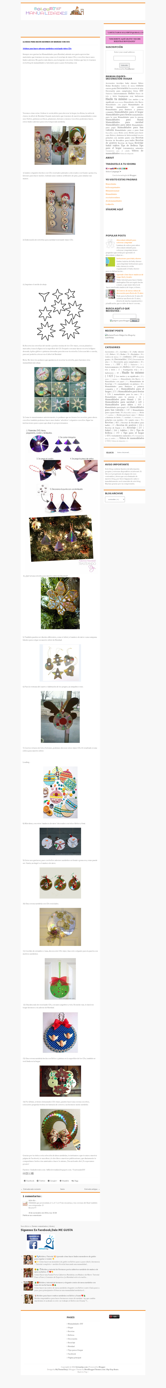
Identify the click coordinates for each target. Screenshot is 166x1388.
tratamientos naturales (133, 148)
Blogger (133, 175)
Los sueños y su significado (128, 376)
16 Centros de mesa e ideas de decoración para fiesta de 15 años (129, 291)
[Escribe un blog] (26, 1173)
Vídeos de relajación (126, 154)
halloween (139, 96)
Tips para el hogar (133, 432)
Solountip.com (82, 1367)
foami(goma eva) (126, 96)
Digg (76, 1180)
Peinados (140, 135)
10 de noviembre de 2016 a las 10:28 (43, 1213)
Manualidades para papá (115, 407)
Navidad (71, 1346)
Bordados (116, 85)
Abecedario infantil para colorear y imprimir (126, 241)
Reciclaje (139, 142)
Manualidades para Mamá (124, 119)
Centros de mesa (128, 86)
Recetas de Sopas (126, 143)
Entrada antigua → (92, 1189)
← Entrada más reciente (31, 1189)
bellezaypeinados (113, 187)
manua (121, 102)
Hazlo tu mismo (117, 99)
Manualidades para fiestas (119, 114)
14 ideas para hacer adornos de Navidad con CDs (46, 42)
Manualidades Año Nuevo (133, 102)
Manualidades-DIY (75, 1323)
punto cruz (130, 138)
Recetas (139, 137)
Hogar (70, 1327)
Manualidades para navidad (124, 122)
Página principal (74, 1357)
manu (117, 102)
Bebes (140, 83)
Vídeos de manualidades (131, 438)
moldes (126, 133)
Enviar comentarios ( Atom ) (43, 1226)
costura (139, 85)
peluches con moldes (115, 138)
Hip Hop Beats (112, 1369)
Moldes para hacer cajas (126, 415)
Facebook (30, 1180)
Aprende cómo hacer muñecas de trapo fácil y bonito (129, 275)
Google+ (53, 1180)
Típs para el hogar (75, 1350)
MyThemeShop (61, 1369)
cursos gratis (111, 88)
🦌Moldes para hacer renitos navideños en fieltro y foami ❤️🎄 (60, 1295)
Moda (121, 133)
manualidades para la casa (126, 394)
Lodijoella (110, 204)
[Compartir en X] (29, 1173)
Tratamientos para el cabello (119, 151)
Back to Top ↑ (83, 1372)
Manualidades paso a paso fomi (129, 130)
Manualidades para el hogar (128, 112)
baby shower (132, 83)
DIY (141, 90)
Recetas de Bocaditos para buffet (121, 140)
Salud (109, 145)
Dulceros (110, 94)
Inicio (62, 1189)
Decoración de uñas (136, 88)
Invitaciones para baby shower (128, 258)
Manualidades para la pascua (130, 117)
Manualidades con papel (117, 105)
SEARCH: (110, 452)
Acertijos (120, 83)
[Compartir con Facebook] (32, 1173)
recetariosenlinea (113, 197)
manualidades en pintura (130, 107)
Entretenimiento (121, 93)
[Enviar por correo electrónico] (24, 1173)
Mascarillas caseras (112, 133)
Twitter (41, 1180)
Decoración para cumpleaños (119, 91)
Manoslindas (111, 184)
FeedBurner (129, 69)
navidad (134, 135)
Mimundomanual (112, 190)
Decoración (123, 88)
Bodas (109, 85)
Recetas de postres (126, 425)
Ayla (31, 1200)
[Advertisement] (41, 29)
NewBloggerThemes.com (94, 1369)
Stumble (65, 1180)
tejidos (117, 145)
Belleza (71, 1335)
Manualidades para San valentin (124, 128)
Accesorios (111, 83)
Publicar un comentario (32, 1215)
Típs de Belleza (130, 145)
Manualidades (111, 194)
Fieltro (132, 93)
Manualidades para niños (119, 124)
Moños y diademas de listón (120, 135)
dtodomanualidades (114, 201)
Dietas (136, 91)
